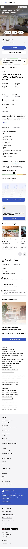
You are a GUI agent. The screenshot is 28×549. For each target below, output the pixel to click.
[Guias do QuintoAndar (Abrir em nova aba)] (8, 508)
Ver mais (5, 122)
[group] (10, 238)
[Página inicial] (10, 2)
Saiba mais (14, 218)
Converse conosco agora (15, 52)
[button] (14, 279)
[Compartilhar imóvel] (19, 7)
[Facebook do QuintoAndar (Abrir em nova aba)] (3, 508)
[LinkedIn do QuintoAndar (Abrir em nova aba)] (10, 508)
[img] (10, 231)
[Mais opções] (25, 7)
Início (3, 67)
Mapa (22, 32)
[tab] (5, 127)
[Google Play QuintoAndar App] (6, 529)
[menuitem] (4, 67)
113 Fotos (8, 32)
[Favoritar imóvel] (22, 7)
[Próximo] (24, 254)
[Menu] (2, 2)
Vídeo (15, 32)
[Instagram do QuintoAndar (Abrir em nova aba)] (5, 508)
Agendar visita (14, 47)
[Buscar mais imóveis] (2, 7)
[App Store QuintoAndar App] (14, 529)
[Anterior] (20, 254)
